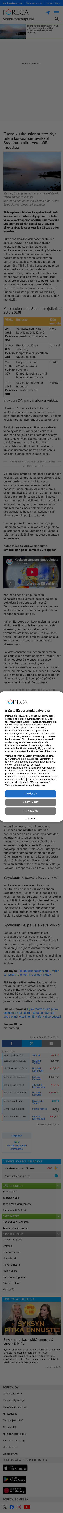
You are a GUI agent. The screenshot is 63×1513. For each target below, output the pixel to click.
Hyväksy (30, 793)
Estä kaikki (31, 811)
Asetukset (30, 802)
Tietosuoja (32, 818)
